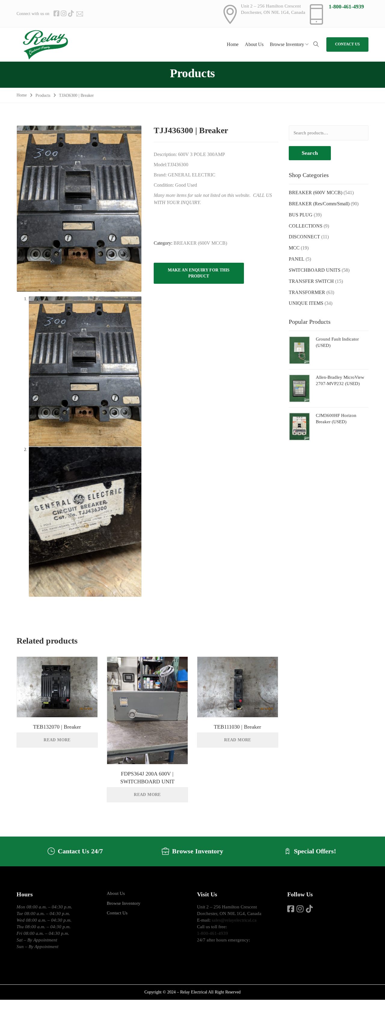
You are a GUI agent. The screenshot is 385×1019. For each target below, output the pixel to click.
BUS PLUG (301, 214)
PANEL (296, 259)
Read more (57, 740)
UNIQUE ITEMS (306, 303)
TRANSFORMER (307, 292)
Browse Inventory (123, 903)
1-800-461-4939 (346, 7)
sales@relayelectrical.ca (234, 920)
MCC (294, 247)
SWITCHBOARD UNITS (314, 270)
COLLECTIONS (305, 225)
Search (310, 153)
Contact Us (117, 912)
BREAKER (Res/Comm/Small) (319, 203)
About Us (116, 893)
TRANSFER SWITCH (311, 281)
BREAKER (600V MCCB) (200, 243)
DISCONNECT (304, 236)
